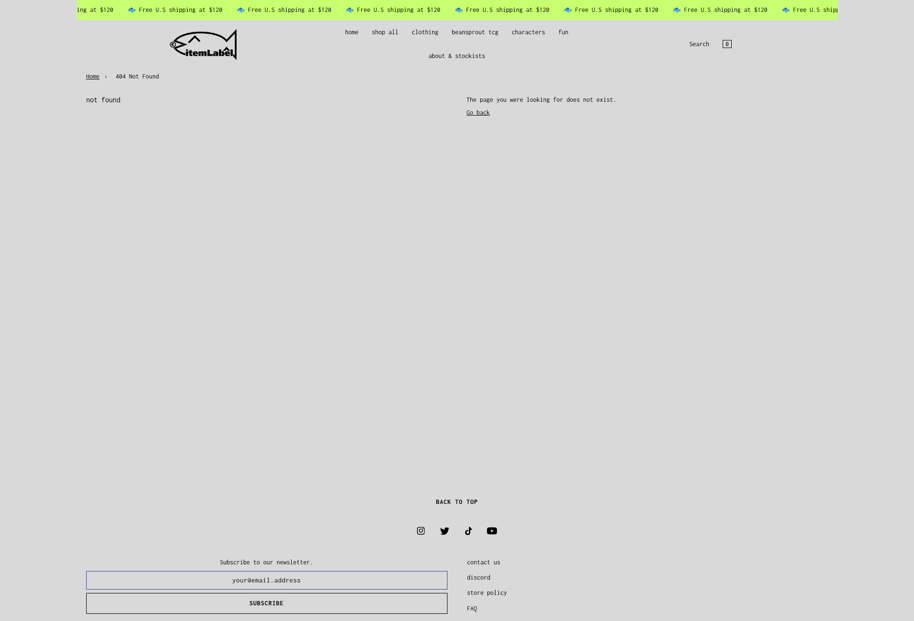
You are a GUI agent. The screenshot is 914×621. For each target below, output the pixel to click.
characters (528, 32)
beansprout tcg (475, 32)
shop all (385, 32)
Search (699, 44)
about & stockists (456, 56)
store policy (487, 592)
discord (478, 577)
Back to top (457, 501)
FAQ (472, 608)
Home (92, 76)
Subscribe (266, 603)
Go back (478, 112)
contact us (483, 562)
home (351, 32)
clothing (425, 32)
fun (563, 32)
